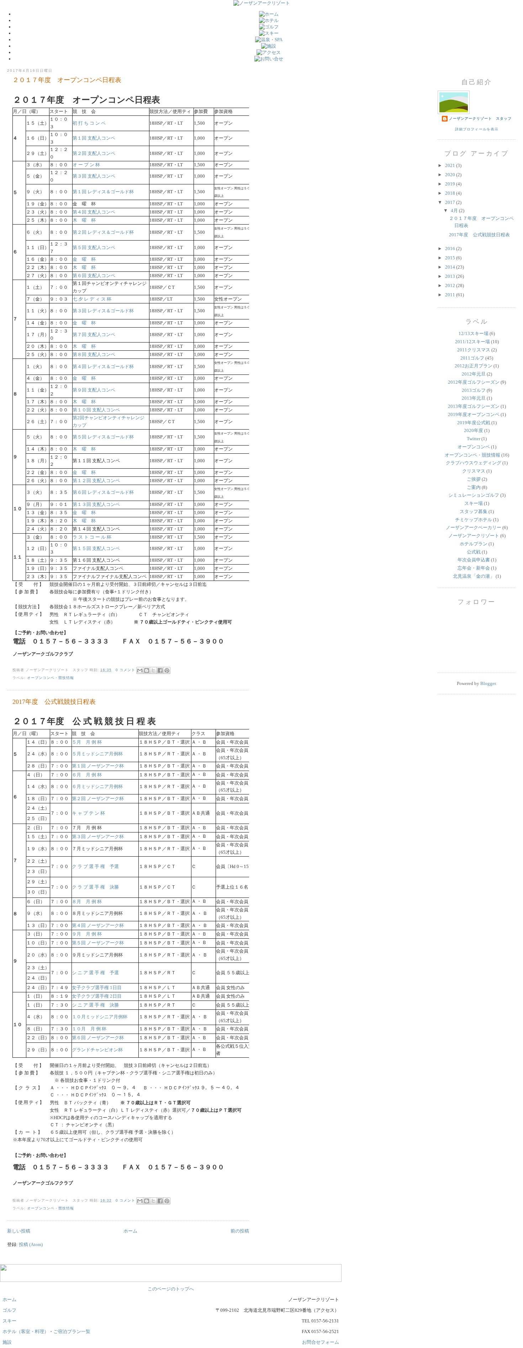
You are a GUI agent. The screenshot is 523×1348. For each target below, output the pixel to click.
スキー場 (473, 503)
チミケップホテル (473, 519)
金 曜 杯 (84, 259)
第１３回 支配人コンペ (96, 504)
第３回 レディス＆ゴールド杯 (103, 310)
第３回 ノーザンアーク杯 (98, 836)
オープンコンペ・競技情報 (472, 455)
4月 (455, 210)
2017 (450, 202)
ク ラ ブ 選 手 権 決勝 (95, 887)
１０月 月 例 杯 (89, 1028)
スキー (9, 1320)
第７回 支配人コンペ (94, 334)
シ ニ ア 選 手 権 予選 (95, 972)
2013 (450, 276)
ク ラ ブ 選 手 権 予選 (95, 866)
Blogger (488, 683)
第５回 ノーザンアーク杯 (98, 942)
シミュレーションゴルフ (473, 495)
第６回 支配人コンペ (94, 275)
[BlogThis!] (146, 670)
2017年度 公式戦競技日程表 (479, 234)
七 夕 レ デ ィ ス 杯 (92, 299)
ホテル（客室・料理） (25, 1331)
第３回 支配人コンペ (94, 176)
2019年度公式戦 (473, 422)
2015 (450, 257)
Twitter (473, 438)
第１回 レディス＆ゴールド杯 (103, 191)
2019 (450, 184)
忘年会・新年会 (474, 568)
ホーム (130, 1231)
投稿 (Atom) (31, 1244)
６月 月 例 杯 (87, 774)
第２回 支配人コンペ (94, 153)
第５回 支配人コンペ (94, 247)
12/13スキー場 (473, 333)
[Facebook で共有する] (160, 670)
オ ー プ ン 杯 (86, 164)
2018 (450, 193)
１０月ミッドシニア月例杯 (99, 1016)
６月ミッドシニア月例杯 (97, 786)
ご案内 (474, 487)
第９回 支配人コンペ (94, 390)
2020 (450, 174)
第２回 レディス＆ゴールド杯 (103, 232)
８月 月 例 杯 (87, 901)
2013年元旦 (474, 398)
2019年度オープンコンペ (474, 414)
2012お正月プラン (473, 365)
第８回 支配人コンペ (94, 354)
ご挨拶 (474, 479)
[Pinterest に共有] (166, 670)
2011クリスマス (473, 349)
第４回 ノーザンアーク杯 (98, 925)
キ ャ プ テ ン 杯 (88, 813)
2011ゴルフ (472, 358)
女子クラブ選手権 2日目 (97, 996)
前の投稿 (240, 1231)
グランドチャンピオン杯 (97, 1049)
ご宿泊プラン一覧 (71, 1331)
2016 (450, 248)
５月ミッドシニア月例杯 (97, 753)
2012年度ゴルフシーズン (474, 382)
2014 (450, 267)
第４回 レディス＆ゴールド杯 (103, 366)
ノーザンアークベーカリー (473, 527)
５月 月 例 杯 (87, 742)
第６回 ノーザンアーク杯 (98, 1037)
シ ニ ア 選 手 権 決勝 (95, 1005)
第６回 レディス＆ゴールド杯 (103, 492)
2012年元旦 (474, 374)
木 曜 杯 (84, 220)
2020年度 (473, 430)
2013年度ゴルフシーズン (474, 406)
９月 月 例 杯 (87, 934)
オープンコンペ (474, 446)
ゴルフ (9, 1310)
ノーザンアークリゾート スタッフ (480, 118)
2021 (450, 165)
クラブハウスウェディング (473, 462)
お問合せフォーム (320, 1342)
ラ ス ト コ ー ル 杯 (92, 537)
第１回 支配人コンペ (94, 138)
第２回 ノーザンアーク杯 (98, 798)
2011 (450, 294)
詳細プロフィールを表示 (476, 129)
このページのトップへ (171, 1289)
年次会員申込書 (474, 559)
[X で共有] (153, 670)
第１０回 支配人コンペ (96, 410)
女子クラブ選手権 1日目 (97, 987)
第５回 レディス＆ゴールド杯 (103, 437)
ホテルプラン (473, 543)
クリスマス (473, 471)
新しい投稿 (18, 1231)
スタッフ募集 (473, 511)
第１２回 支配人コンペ (96, 480)
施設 (7, 1342)
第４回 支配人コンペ (94, 212)
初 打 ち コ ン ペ (89, 123)
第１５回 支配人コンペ (96, 548)
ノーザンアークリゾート (473, 535)
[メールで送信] (139, 670)
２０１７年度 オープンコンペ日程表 (66, 79)
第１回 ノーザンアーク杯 (98, 766)
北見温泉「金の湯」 (474, 576)
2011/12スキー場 (472, 341)
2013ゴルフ (474, 390)
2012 (450, 285)
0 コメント (125, 670)
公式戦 (474, 552)
